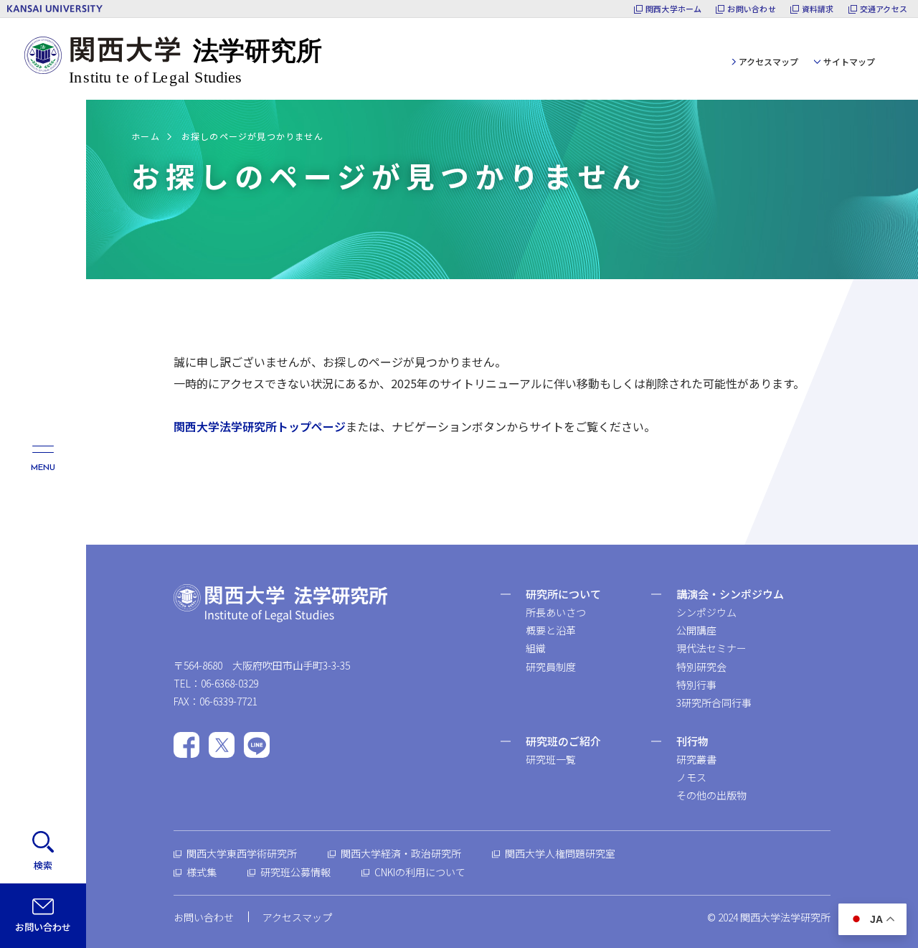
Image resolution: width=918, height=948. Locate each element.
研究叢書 (696, 759)
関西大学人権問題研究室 (560, 853)
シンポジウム (706, 612)
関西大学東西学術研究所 (241, 853)
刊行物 (692, 740)
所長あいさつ (556, 612)
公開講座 (696, 630)
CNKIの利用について (419, 872)
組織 (536, 648)
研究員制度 (551, 667)
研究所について (563, 593)
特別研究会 (701, 667)
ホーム (145, 136)
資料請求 (818, 9)
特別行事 (696, 684)
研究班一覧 (551, 759)
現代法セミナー (711, 648)
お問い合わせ (751, 9)
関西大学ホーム (673, 9)
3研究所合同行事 (714, 702)
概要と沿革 (551, 630)
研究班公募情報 (295, 872)
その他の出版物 (711, 795)
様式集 (201, 872)
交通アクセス (883, 9)
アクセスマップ (768, 61)
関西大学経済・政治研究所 (401, 853)
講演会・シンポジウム (730, 593)
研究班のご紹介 (563, 740)
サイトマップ (849, 61)
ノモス (691, 777)
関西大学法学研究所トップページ (260, 426)
